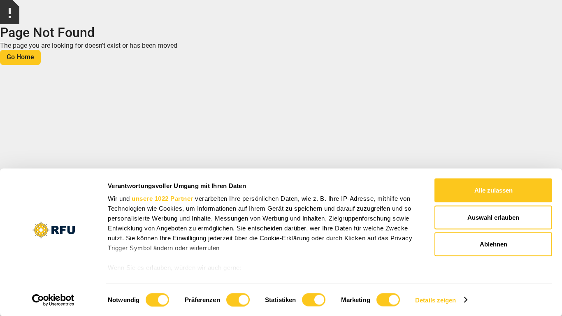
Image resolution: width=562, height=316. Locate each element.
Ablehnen (493, 244)
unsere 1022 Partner (162, 198)
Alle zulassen (493, 190)
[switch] (238, 299)
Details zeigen (435, 299)
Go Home (20, 57)
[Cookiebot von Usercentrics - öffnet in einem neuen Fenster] (53, 300)
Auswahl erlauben (493, 217)
